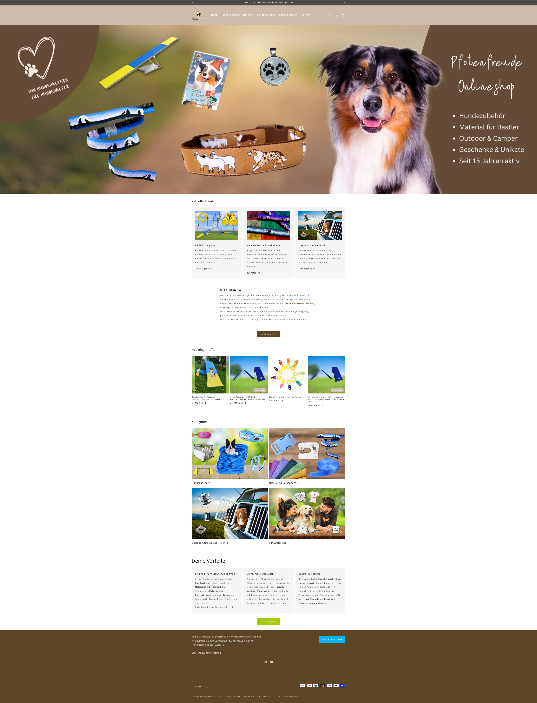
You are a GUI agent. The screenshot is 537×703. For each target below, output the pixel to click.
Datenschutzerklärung (232, 696)
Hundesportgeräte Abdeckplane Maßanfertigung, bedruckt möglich (206, 398)
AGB (258, 696)
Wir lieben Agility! (205, 245)
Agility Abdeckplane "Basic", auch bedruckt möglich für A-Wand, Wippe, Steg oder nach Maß (326, 399)
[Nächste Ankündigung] (344, 2)
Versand (266, 696)
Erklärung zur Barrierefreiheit (206, 652)
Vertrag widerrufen (332, 639)
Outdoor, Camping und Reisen (208, 542)
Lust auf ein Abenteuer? (311, 245)
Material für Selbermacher (284, 482)
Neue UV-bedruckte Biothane (263, 245)
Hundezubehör (200, 482)
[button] (331, 15)
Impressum (276, 696)
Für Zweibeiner (277, 542)
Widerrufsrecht (249, 696)
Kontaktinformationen (291, 696)
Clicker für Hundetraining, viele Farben (285, 397)
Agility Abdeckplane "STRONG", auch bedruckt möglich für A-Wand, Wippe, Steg (247, 398)
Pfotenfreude (202, 697)
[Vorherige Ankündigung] (192, 2)
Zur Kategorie (202, 268)
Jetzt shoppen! (268, 334)
